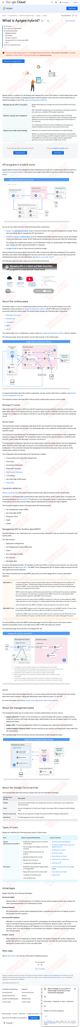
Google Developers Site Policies (52, 977)
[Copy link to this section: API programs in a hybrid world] (37, 165)
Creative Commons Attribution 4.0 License (55, 975)
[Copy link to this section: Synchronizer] (16, 422)
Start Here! (58, 153)
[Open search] (52, 2)
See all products (7, 992)
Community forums (28, 992)
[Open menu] (3, 2)
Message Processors (13, 315)
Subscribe (34, 1018)
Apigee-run (17, 231)
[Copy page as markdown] (48, 20)
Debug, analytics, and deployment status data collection (39, 700)
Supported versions (46, 55)
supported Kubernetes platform (13, 172)
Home (4, 15)
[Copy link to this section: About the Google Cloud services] (40, 788)
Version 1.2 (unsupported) (13, 61)
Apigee (9, 8)
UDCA (8, 329)
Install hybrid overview (58, 850)
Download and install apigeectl (61, 842)
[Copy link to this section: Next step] (14, 951)
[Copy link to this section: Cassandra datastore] (23, 488)
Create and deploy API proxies (61, 867)
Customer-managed (18, 237)
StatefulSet (24, 499)
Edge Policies (56, 875)
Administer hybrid (57, 853)
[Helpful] (73, 15)
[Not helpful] (76, 15)
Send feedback (70, 21)
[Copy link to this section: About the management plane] (36, 708)
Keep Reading (20, 153)
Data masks (10, 483)
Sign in (75, 2)
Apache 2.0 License (25, 977)
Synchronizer (10, 319)
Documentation (12, 15)
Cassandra (9, 322)
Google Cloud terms (33, 1013)
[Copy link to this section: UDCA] (10, 690)
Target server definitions (14, 472)
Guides (45, 15)
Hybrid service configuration (60, 859)
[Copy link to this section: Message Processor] (22, 405)
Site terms (22, 1013)
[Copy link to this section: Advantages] (17, 888)
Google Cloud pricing (8, 995)
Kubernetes (55, 863)
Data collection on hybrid (59, 856)
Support (24, 995)
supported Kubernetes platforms (36, 100)
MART (8, 326)
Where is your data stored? (45, 257)
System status (26, 1002)
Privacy (15, 1013)
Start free (72, 8)
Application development (27, 15)
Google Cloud (11, 248)
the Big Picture (10, 956)
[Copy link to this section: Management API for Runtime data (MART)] (42, 529)
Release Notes (26, 999)
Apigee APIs (22, 567)
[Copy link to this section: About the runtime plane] (30, 302)
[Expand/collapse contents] (13, 26)
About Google (6, 1013)
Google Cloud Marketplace (10, 999)
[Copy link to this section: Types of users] (20, 827)
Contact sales (6, 1002)
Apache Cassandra (8, 493)
